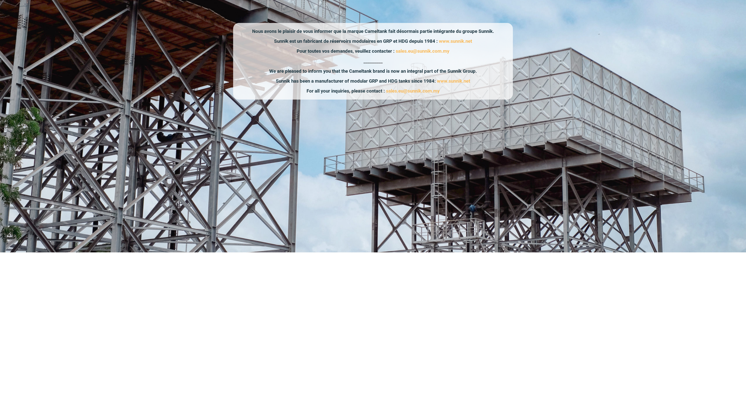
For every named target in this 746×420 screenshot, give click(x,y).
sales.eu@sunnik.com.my (422, 51)
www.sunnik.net (455, 41)
